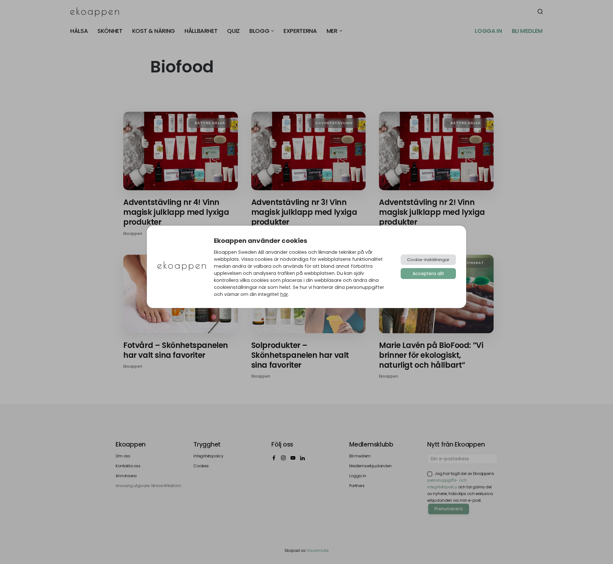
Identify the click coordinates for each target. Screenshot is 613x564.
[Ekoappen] (181, 266)
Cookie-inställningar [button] (428, 260)
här (284, 294)
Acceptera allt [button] (428, 273)
